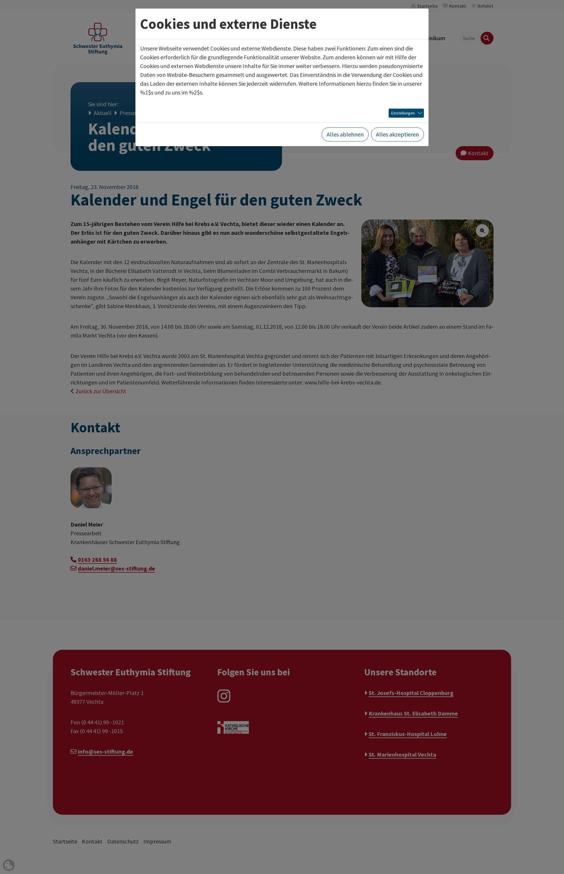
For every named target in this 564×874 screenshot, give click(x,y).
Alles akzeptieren (397, 134)
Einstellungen (403, 113)
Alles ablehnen (345, 134)
